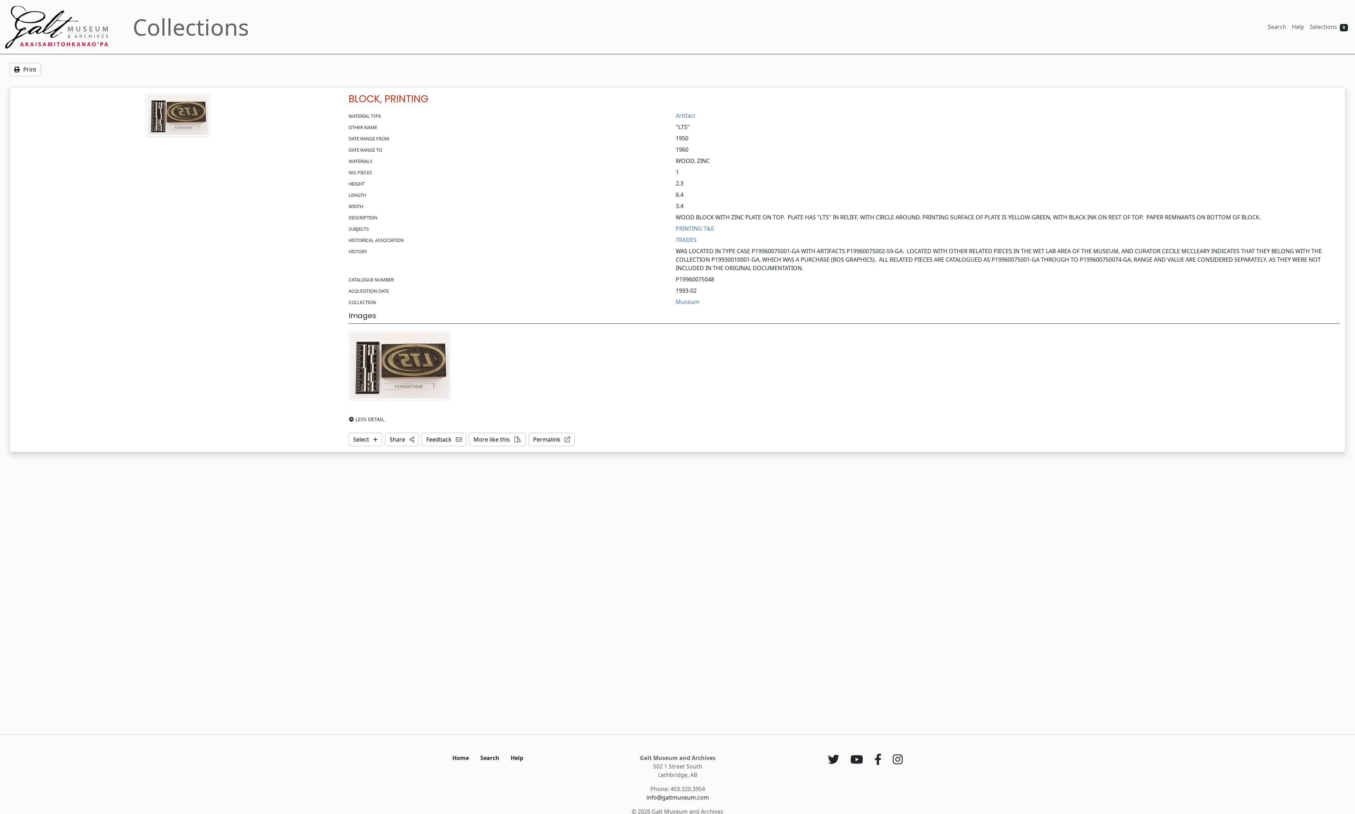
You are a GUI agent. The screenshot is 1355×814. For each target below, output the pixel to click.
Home (460, 758)
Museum (687, 302)
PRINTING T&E (695, 228)
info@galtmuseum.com (677, 797)
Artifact (685, 116)
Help (1298, 27)
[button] (402, 439)
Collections (191, 27)
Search (1277, 27)
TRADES (686, 240)
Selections (1327, 27)
